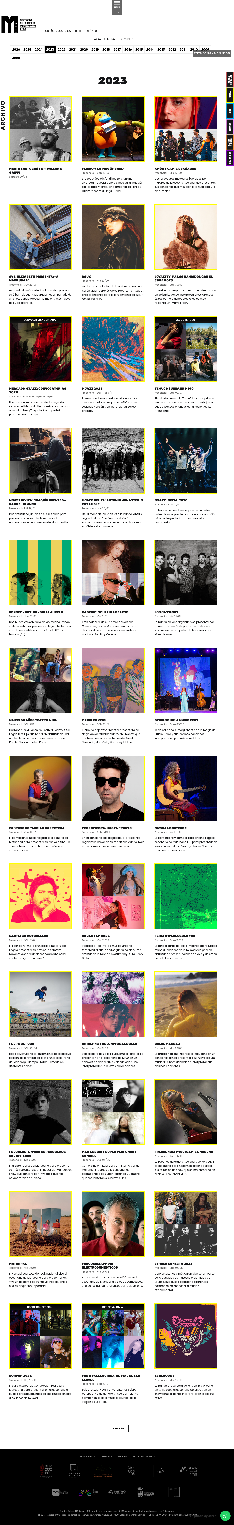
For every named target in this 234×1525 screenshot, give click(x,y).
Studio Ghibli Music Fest (176, 720)
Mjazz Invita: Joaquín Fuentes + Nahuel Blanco (37, 502)
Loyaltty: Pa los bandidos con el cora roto (184, 279)
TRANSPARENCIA (87, 1456)
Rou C (86, 277)
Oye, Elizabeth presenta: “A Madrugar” (33, 279)
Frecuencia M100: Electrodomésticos (100, 1266)
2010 (194, 49)
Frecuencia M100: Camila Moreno (184, 1152)
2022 (61, 49)
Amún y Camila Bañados (175, 169)
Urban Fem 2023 (96, 936)
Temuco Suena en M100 (174, 388)
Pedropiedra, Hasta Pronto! (107, 828)
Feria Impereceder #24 (175, 936)
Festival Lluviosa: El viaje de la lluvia (111, 1378)
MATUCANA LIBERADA (144, 1456)
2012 (172, 49)
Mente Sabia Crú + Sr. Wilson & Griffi (35, 171)
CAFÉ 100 (90, 31)
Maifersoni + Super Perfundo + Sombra (109, 1154)
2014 (150, 49)
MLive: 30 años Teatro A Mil (33, 720)
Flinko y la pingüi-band (103, 169)
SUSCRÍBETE (73, 31)
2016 (128, 49)
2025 (27, 49)
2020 (84, 49)
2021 (72, 49)
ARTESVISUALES (230, 79)
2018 (106, 49)
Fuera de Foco (21, 1044)
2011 (183, 49)
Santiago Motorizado (28, 936)
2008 (16, 57)
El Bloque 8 (165, 1376)
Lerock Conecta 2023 (174, 1264)
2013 (161, 49)
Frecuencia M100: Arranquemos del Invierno (37, 1154)
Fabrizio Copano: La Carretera (37, 828)
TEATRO (230, 127)
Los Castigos (166, 612)
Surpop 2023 (20, 1376)
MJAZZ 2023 (92, 388)
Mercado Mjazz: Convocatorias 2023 (37, 390)
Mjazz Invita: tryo (171, 500)
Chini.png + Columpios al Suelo (109, 1044)
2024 (39, 49)
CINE (230, 110)
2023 (50, 49)
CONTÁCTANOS (53, 31)
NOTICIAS (107, 1456)
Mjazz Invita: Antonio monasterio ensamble (112, 502)
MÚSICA (230, 95)
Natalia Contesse (171, 828)
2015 (139, 49)
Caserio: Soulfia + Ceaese (105, 612)
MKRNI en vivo (94, 720)
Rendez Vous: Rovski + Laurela (36, 612)
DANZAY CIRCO (230, 142)
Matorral (18, 1264)
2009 (205, 49)
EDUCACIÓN (230, 157)
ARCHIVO (122, 1456)
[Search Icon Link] (117, 12)
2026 (16, 49)
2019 (95, 49)
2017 (117, 49)
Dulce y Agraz (167, 1044)
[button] (225, 1516)
